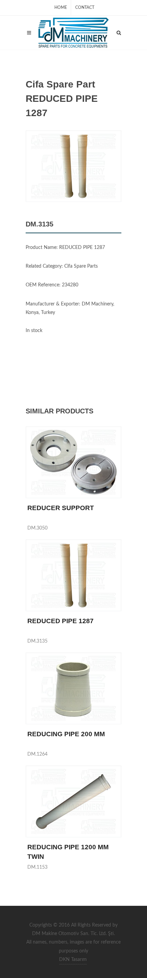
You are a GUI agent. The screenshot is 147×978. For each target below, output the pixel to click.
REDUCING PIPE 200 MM (66, 734)
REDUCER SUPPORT (60, 507)
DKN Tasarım (73, 959)
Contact (84, 7)
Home (60, 7)
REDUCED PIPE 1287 (60, 621)
